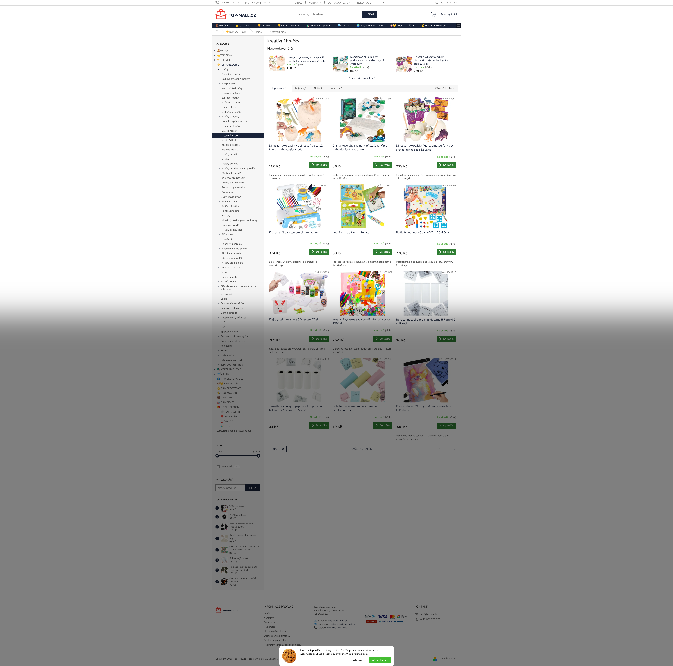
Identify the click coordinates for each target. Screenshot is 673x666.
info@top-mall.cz (337, 620)
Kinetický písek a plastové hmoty (239, 220)
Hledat (369, 14)
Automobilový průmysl (233, 317)
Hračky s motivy (230, 116)
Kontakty (315, 2)
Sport (224, 298)
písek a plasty (229, 107)
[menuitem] (222, 25)
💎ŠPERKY (223, 374)
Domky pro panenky (233, 182)
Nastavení (356, 660)
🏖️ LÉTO (225, 426)
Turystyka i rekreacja (232, 364)
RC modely (227, 234)
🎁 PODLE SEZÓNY (228, 407)
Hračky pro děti (230, 154)
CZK (437, 2)
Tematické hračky (231, 74)
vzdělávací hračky (231, 126)
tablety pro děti (230, 163)
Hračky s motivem (231, 93)
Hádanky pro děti (231, 225)
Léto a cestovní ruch (232, 360)
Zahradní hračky (230, 97)
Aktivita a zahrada (231, 253)
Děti (223, 327)
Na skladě (230, 466)
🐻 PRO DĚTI (224, 397)
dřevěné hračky (230, 149)
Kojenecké (226, 345)
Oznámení (226, 294)
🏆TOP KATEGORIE (228, 64)
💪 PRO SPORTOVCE (229, 388)
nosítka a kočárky (231, 145)
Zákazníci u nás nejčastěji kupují (234, 430)
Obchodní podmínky (275, 640)
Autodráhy (227, 192)
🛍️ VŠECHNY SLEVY (229, 369)
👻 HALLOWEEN (230, 412)
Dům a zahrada (229, 277)
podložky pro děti (231, 112)
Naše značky (227, 355)
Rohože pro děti (230, 211)
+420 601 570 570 (337, 627)
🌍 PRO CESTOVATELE (230, 378)
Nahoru (278, 449)
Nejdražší (319, 88)
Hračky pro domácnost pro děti (238, 168)
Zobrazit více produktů (361, 78)
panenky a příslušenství (234, 121)
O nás (298, 2)
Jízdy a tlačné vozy (231, 196)
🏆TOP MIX (223, 60)
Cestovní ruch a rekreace (234, 308)
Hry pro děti (228, 83)
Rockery (226, 215)
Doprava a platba (339, 2)
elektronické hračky (232, 88)
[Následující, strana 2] (447, 449)
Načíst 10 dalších (362, 449)
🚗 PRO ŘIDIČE (225, 402)
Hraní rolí (227, 239)
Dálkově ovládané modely (236, 79)
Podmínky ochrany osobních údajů (282, 644)
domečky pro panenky (233, 178)
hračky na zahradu (231, 102)
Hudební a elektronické (234, 248)
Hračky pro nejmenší (233, 262)
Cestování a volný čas (232, 303)
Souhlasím (381, 660)
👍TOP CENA (224, 55)
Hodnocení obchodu (275, 631)
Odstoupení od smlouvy (277, 636)
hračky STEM (229, 140)
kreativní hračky (230, 135)
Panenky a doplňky (232, 244)
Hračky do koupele (232, 229)
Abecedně (336, 88)
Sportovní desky (229, 331)
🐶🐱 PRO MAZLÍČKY (229, 383)
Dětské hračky (229, 130)
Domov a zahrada (230, 267)
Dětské (224, 272)
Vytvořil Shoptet (449, 658)
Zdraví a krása (228, 281)
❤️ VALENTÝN (229, 416)
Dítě (223, 322)
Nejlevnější (301, 88)
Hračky (224, 69)
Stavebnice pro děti (232, 258)
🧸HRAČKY (223, 50)
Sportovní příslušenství (233, 341)
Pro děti (225, 350)
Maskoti (226, 159)
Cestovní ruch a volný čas (234, 336)
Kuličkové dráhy (230, 206)
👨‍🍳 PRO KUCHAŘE (227, 393)
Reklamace (364, 2)
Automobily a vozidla (233, 187)
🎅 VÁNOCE (227, 421)
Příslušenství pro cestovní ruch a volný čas (238, 288)
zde (365, 653)
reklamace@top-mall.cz (342, 624)
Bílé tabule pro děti (232, 173)
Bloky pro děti (229, 201)
